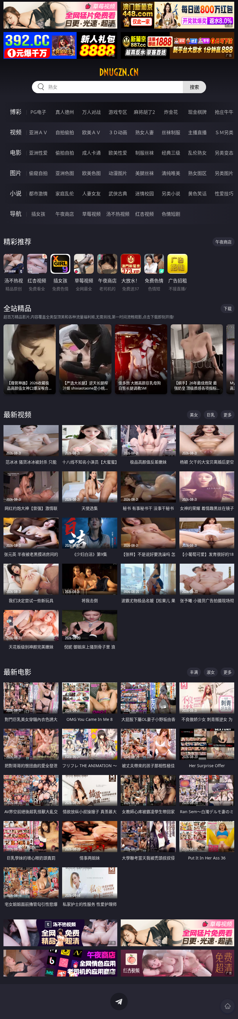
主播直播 (197, 132)
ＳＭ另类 (224, 132)
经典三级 (171, 153)
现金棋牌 (197, 112)
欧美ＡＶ (91, 132)
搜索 (194, 87)
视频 (15, 132)
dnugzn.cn (119, 72)
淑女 (211, 672)
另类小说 (171, 193)
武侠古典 (118, 193)
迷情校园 (144, 193)
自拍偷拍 (64, 132)
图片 (15, 173)
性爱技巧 (224, 193)
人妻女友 (91, 193)
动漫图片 (118, 173)
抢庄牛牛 (224, 112)
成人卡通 (91, 153)
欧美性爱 (118, 153)
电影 (15, 153)
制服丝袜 (144, 153)
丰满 (194, 672)
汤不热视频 (117, 214)
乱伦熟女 (197, 153)
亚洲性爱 (38, 153)
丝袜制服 (171, 132)
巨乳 (211, 414)
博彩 (15, 112)
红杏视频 (144, 214)
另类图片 (224, 173)
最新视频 (17, 414)
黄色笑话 (197, 193)
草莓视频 (91, 214)
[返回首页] (228, 1006)
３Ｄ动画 (118, 132)
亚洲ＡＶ (38, 132)
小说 (15, 193)
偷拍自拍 (64, 153)
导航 (15, 214)
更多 (227, 414)
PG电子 (38, 112)
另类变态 (224, 153)
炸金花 (171, 112)
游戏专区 (118, 112)
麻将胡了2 (144, 112)
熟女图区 (197, 173)
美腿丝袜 (144, 173)
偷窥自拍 (38, 173)
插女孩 (38, 214)
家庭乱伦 (64, 193)
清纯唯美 (171, 173)
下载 (227, 308)
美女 (194, 414)
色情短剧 (171, 214)
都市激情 (38, 193)
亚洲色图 (64, 173)
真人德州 (64, 112)
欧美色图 (91, 173)
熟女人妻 (144, 132)
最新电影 (17, 672)
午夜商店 (64, 214)
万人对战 (91, 112)
